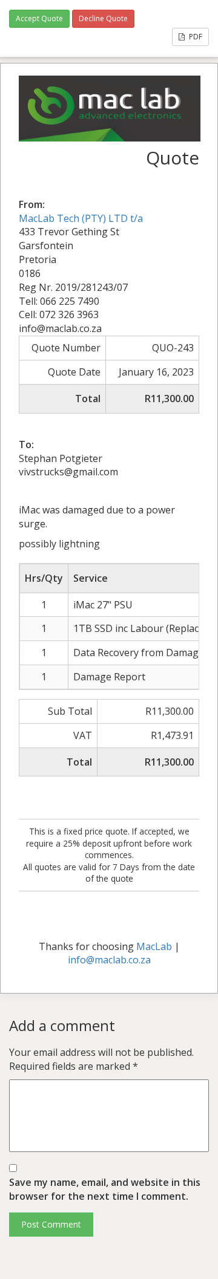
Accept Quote (39, 18)
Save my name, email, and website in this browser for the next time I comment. (104, 1189)
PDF (194, 36)
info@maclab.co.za (109, 959)
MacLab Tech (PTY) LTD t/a (81, 218)
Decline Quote (103, 18)
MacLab (154, 946)
